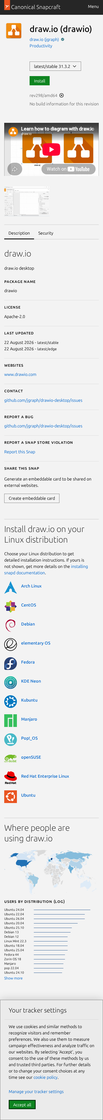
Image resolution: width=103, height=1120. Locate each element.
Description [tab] (19, 233)
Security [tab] (45, 233)
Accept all (22, 1104)
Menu (93, 6)
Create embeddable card (32, 498)
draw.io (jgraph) (45, 39)
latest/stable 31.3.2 (53, 66)
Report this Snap (19, 451)
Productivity (41, 45)
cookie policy (46, 1077)
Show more (13, 978)
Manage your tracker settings (36, 1091)
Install (39, 80)
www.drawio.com (20, 374)
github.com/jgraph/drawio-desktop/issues (43, 400)
